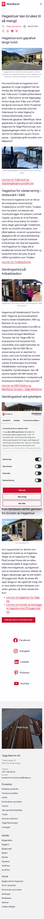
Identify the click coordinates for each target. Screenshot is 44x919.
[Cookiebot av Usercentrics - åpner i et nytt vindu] (31, 414)
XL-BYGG (6, 870)
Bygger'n (5, 844)
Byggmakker (7, 840)
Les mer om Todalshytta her (16, 262)
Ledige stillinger (8, 906)
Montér (5, 857)
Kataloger (6, 894)
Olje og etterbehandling (12, 810)
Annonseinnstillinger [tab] (31, 420)
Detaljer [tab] (17, 420)
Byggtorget (7, 849)
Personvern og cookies (12, 890)
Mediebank (6, 898)
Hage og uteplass (13, 26)
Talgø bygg (22, 727)
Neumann (6, 861)
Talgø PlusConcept (10, 823)
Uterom (5, 806)
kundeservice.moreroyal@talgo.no (16, 778)
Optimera (6, 866)
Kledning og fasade (10, 789)
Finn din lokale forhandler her (18, 620)
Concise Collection (10, 818)
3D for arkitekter (9, 885)
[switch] (38, 466)
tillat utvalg (22, 497)
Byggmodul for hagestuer (12, 881)
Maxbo (5, 853)
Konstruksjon (7, 802)
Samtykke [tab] (6, 420)
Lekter (4, 797)
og (14, 802)
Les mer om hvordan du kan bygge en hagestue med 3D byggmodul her (24, 608)
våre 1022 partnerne (15, 432)
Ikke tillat (22, 503)
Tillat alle (22, 490)
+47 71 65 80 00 (8, 772)
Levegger (6, 827)
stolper (18, 802)
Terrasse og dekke (10, 793)
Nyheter (5, 902)
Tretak (4, 814)
